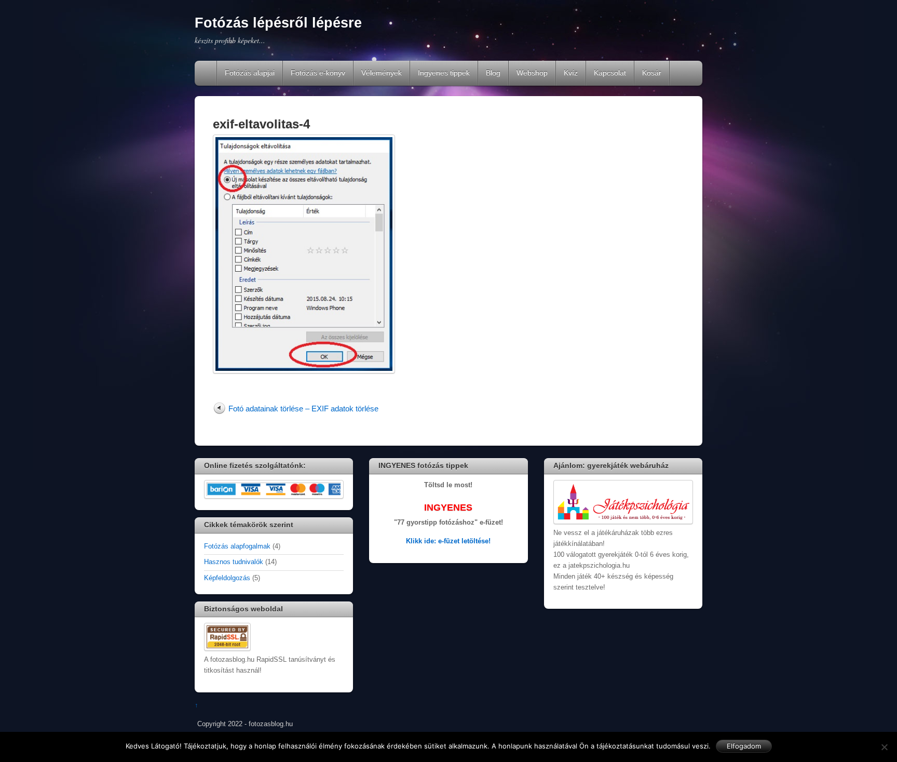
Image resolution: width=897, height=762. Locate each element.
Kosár (651, 73)
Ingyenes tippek (444, 73)
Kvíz (571, 73)
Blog (493, 73)
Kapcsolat (610, 73)
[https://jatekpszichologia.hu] (623, 522)
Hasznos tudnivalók (233, 562)
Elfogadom (744, 746)
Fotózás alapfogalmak (237, 546)
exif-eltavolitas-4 (261, 124)
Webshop (532, 73)
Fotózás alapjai (250, 73)
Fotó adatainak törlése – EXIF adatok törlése (303, 408)
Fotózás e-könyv (318, 73)
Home (207, 73)
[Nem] (884, 747)
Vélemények (381, 73)
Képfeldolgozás (227, 578)
